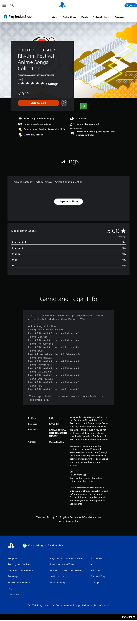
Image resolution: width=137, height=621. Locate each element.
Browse (119, 17)
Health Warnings (78, 474)
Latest (54, 17)
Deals (84, 17)
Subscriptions (101, 17)
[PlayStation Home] (62, 5)
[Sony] (129, 619)
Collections (69, 17)
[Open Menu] (4, 5)
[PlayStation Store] (18, 16)
